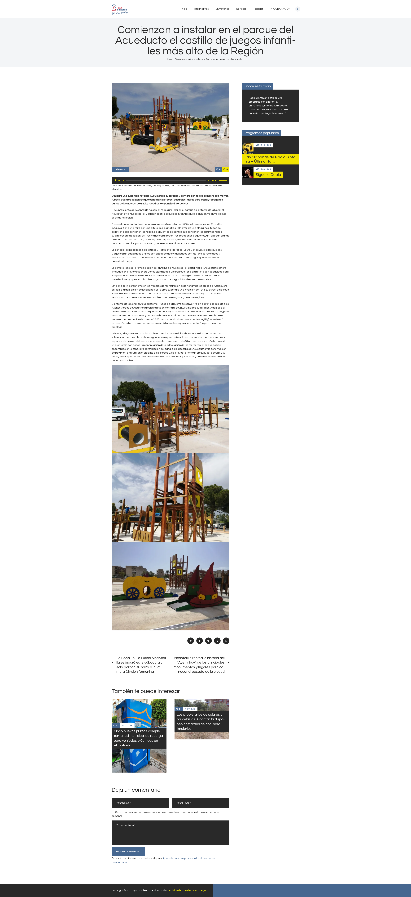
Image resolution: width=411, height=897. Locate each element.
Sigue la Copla (268, 175)
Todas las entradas (184, 59)
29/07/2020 (120, 169)
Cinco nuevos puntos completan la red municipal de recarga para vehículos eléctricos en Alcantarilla (138, 738)
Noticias (199, 59)
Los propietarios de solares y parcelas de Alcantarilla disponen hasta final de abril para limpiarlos (201, 722)
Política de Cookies (180, 890)
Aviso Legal (199, 890)
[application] (170, 180)
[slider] (223, 180)
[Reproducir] (115, 180)
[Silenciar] (216, 180)
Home (170, 59)
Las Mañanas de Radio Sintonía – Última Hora (271, 159)
